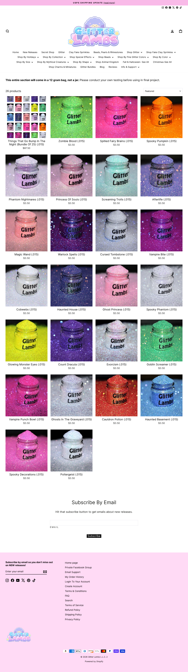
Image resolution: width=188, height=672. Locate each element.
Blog (102, 67)
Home (16, 52)
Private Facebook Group (78, 567)
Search (69, 600)
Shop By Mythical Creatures (52, 62)
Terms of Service (74, 605)
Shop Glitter (133, 52)
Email (54, 527)
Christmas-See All (162, 62)
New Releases (30, 52)
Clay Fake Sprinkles (79, 52)
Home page (71, 562)
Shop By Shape (81, 62)
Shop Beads (104, 57)
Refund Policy (72, 610)
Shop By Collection (53, 57)
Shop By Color (161, 57)
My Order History (74, 577)
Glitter (61, 52)
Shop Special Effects (81, 57)
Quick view (26, 135)
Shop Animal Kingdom (107, 62)
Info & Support (129, 67)
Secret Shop (47, 52)
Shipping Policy (73, 614)
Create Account (73, 586)
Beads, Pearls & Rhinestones (108, 52)
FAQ (67, 595)
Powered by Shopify (94, 661)
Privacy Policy (72, 619)
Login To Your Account (77, 581)
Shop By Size (23, 62)
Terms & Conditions (76, 591)
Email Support (72, 572)
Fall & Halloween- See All (136, 62)
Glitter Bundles (88, 67)
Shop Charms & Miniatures (62, 67)
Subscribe (94, 536)
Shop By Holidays (27, 57)
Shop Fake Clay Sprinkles (160, 52)
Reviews (113, 67)
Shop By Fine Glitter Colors (132, 57)
